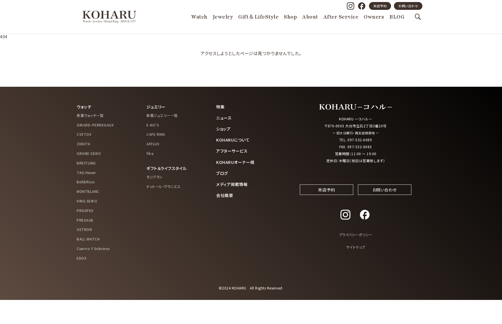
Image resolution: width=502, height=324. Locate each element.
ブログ (222, 173)
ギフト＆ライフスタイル (166, 168)
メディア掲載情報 (232, 184)
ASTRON (84, 229)
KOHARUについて (233, 140)
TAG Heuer (86, 172)
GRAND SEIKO (89, 153)
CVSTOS (84, 134)
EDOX (81, 258)
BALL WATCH (88, 238)
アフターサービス (232, 151)
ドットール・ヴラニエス (163, 186)
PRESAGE (85, 220)
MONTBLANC (88, 191)
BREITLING (86, 162)
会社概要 (224, 195)
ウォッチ (84, 107)
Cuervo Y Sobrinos (93, 248)
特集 (220, 107)
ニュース (224, 118)
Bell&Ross (86, 181)
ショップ (223, 129)
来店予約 (380, 5)
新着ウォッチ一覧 (90, 115)
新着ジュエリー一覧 (162, 115)
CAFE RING (155, 134)
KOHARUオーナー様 (235, 162)
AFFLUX (152, 143)
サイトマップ (355, 247)
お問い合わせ (408, 5)
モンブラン (154, 176)
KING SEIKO (87, 200)
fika (149, 153)
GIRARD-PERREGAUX (95, 124)
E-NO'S (152, 124)
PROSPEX (85, 210)
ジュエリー (156, 107)
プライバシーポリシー (355, 234)
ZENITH (83, 143)
